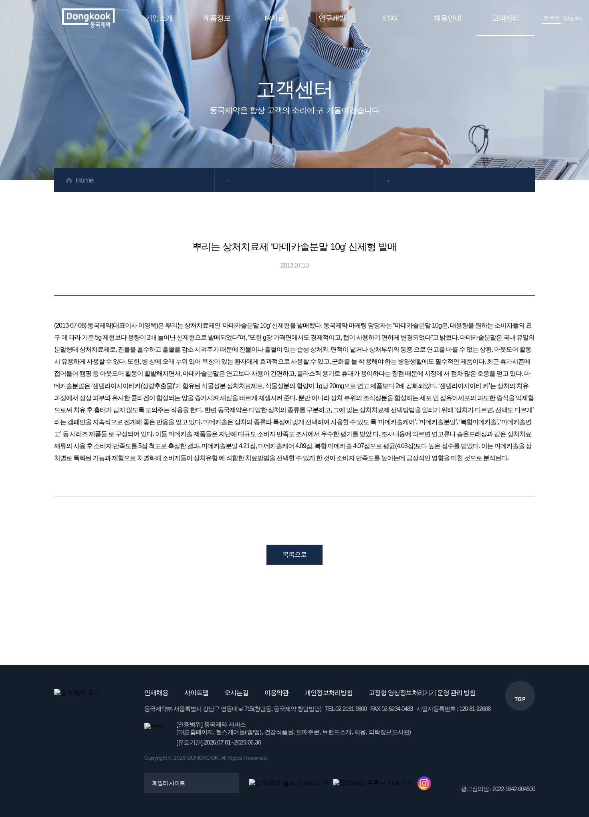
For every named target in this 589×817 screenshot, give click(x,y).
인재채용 (156, 692)
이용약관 (276, 692)
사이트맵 (196, 692)
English (572, 18)
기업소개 (159, 18)
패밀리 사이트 (168, 783)
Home (84, 180)
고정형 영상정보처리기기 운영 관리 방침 (422, 692)
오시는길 (236, 692)
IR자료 (274, 18)
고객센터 (505, 18)
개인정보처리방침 (329, 692)
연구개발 (332, 18)
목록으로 (294, 554)
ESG (390, 18)
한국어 (551, 18)
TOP (520, 698)
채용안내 (447, 18)
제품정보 (216, 18)
